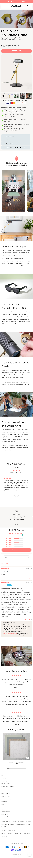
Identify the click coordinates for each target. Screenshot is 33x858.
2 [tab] (15, 524)
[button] (15, 495)
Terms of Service (6, 811)
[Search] (30, 6)
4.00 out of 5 (20, 533)
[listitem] (16, 1)
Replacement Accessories (8, 789)
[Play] (13, 190)
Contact (3, 804)
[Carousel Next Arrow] (30, 96)
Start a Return (5, 793)
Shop (2, 776)
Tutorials (3, 778)
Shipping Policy (5, 796)
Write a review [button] (16, 550)
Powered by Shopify (16, 854)
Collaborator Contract (7, 786)
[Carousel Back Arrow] (3, 96)
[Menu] (3, 6)
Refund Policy (5, 814)
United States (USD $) (16, 843)
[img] (16, 470)
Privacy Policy (5, 817)
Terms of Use (5, 809)
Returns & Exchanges (7, 799)
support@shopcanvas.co (10, 633)
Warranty (4, 801)
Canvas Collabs (5, 783)
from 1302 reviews (15, 472)
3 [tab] (17, 524)
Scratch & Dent (5, 781)
